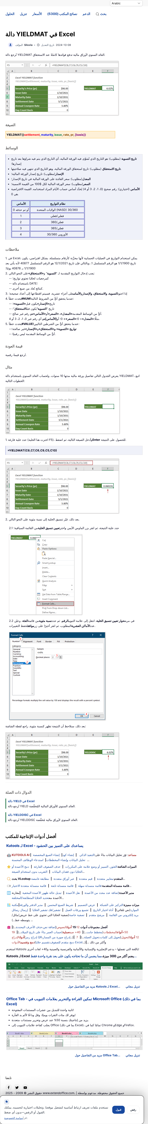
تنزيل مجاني (133, 986)
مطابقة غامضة (40, 878)
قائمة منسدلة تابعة (62, 886)
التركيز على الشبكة (111, 905)
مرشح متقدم (97, 915)
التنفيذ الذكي (86, 855)
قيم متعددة (85, 878)
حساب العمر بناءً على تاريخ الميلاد (41, 932)
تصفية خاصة (76, 915)
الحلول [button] (9, 14)
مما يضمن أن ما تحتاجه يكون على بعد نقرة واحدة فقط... (84, 956)
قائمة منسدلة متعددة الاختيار (29, 886)
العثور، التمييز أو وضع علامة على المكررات (91, 866)
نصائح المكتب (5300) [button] (62, 14)
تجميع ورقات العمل (76, 910)
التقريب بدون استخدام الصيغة (29, 871)
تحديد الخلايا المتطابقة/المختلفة (30, 898)
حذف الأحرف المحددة (29, 927)
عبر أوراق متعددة (64, 878)
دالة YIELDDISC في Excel (24, 815)
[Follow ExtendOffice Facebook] (8, 1087)
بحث (103, 14)
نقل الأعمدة (73, 893)
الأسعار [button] (37, 14)
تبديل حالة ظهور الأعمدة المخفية (41, 893)
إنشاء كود (68, 855)
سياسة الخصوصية (13, 1117)
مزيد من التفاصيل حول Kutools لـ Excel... (94, 986)
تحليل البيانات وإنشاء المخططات (65, 860)
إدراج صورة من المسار (56, 937)
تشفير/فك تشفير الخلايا (46, 910)
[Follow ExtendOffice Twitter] (17, 1087)
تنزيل (23, 14)
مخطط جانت (94, 932)
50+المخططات (115, 932)
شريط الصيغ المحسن (60, 905)
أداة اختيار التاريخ (103, 910)
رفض (133, 1109)
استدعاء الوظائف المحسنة (27, 860)
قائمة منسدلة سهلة (89, 886)
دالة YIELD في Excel (21, 801)
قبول (118, 1109)
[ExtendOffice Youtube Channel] (25, 1087)
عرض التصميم (86, 905)
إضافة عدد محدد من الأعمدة (102, 893)
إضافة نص (49, 927)
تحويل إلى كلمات (110, 937)
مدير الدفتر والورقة (31, 905)
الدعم (86, 14)
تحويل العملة (91, 937)
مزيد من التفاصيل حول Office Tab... (97, 1055)
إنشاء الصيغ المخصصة (46, 855)
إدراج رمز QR (33, 937)
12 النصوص (68, 927)
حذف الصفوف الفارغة (47, 866)
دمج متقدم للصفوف (62, 942)
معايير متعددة (105, 878)
